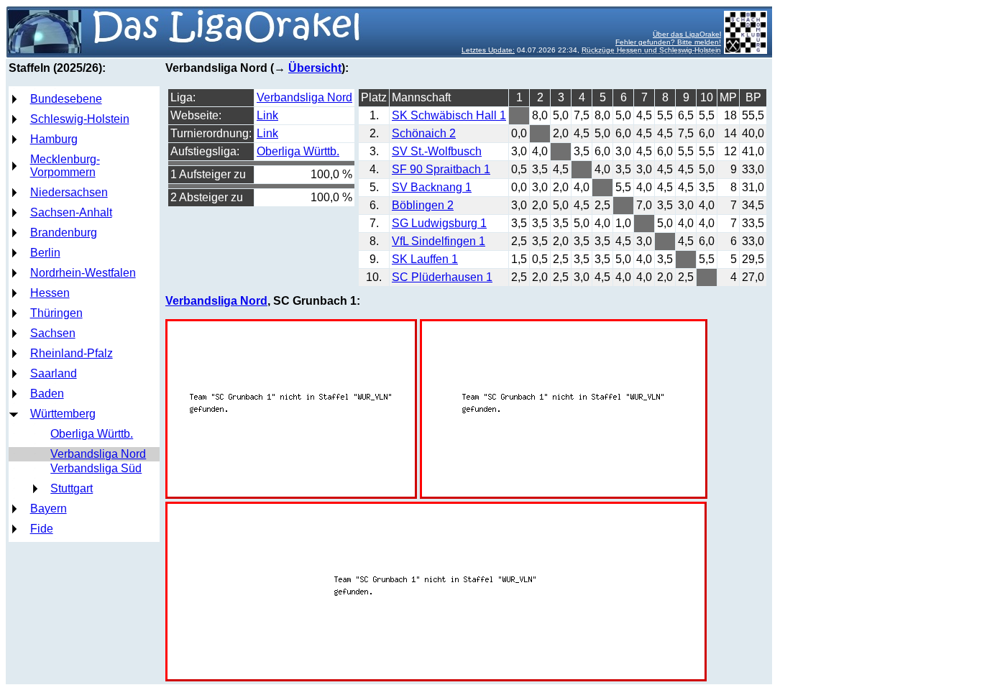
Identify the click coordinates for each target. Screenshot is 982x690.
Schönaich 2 (424, 133)
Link (267, 115)
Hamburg (54, 139)
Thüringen (56, 313)
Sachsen (52, 333)
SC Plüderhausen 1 (442, 277)
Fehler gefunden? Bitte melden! (668, 42)
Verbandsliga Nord (98, 454)
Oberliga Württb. (91, 434)
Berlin (45, 253)
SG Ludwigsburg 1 (439, 223)
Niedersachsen (69, 192)
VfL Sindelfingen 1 (438, 241)
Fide (41, 529)
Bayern (48, 508)
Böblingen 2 (423, 205)
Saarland (53, 373)
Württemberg (63, 414)
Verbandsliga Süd (96, 468)
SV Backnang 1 (432, 187)
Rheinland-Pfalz (71, 353)
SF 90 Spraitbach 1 (441, 169)
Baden (47, 393)
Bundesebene (66, 99)
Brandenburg (63, 232)
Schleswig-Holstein (79, 119)
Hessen (50, 293)
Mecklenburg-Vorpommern (65, 165)
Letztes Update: (488, 50)
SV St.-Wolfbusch (437, 151)
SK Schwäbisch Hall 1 (449, 115)
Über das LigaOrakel (687, 34)
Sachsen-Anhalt (71, 212)
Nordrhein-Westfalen (83, 273)
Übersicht (314, 68)
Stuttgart (71, 488)
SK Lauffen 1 (425, 259)
